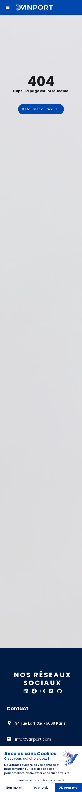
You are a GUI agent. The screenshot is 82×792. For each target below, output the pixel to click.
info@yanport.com (33, 739)
